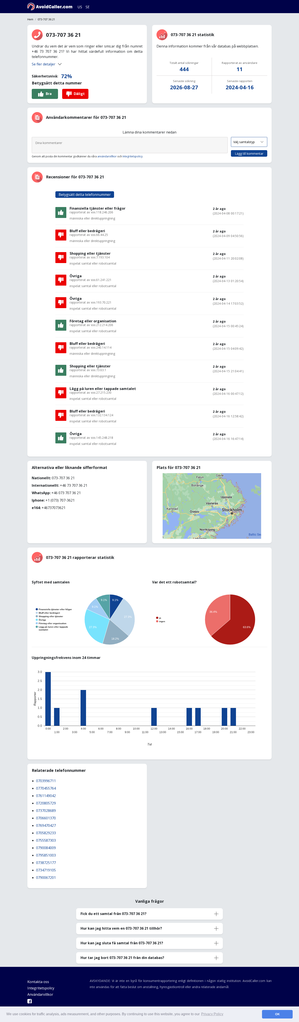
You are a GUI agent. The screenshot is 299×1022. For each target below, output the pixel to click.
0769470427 (46, 825)
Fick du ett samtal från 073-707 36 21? (113, 913)
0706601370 (46, 818)
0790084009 (46, 847)
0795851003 (46, 855)
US (79, 7)
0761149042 (46, 795)
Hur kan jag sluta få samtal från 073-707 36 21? (122, 943)
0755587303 (46, 840)
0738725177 (46, 862)
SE (88, 7)
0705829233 (46, 833)
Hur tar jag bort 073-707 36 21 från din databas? (122, 957)
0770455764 (46, 788)
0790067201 (46, 877)
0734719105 (46, 870)
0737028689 (46, 810)
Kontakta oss (38, 981)
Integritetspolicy (132, 156)
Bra (49, 93)
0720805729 (46, 803)
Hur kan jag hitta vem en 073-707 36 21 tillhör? (121, 928)
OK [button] (277, 1014)
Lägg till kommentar (249, 153)
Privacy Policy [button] (212, 1014)
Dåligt (79, 93)
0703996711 (46, 780)
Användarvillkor (40, 994)
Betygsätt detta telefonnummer (85, 194)
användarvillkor (107, 156)
